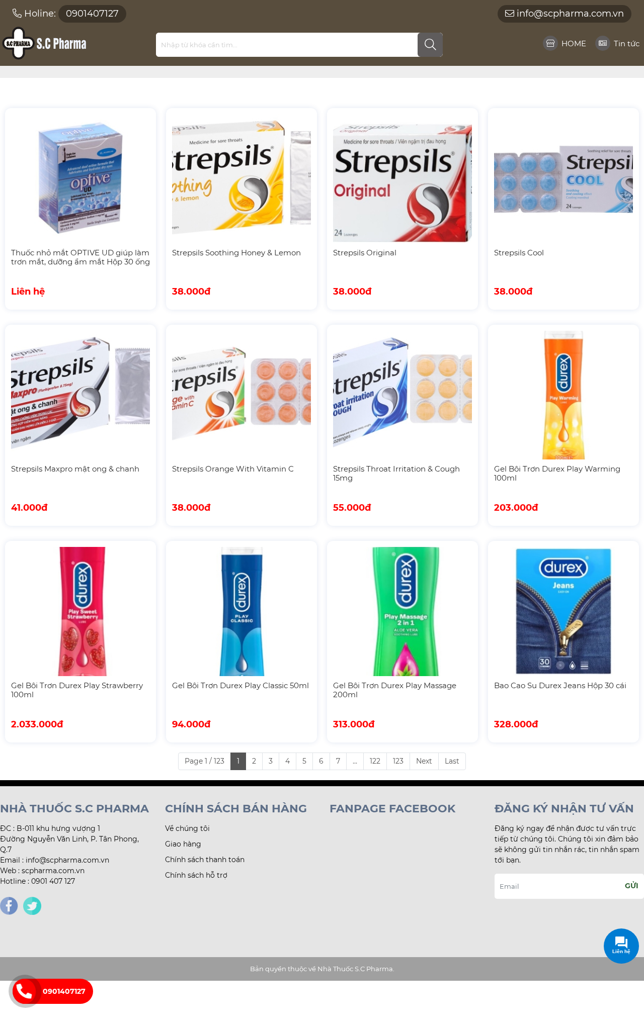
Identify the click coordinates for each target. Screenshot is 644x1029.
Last (452, 761)
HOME (573, 43)
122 (375, 761)
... (355, 761)
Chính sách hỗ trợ (196, 875)
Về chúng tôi (187, 828)
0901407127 (64, 991)
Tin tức (626, 43)
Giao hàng (183, 844)
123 (398, 761)
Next (424, 761)
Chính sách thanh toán (205, 859)
